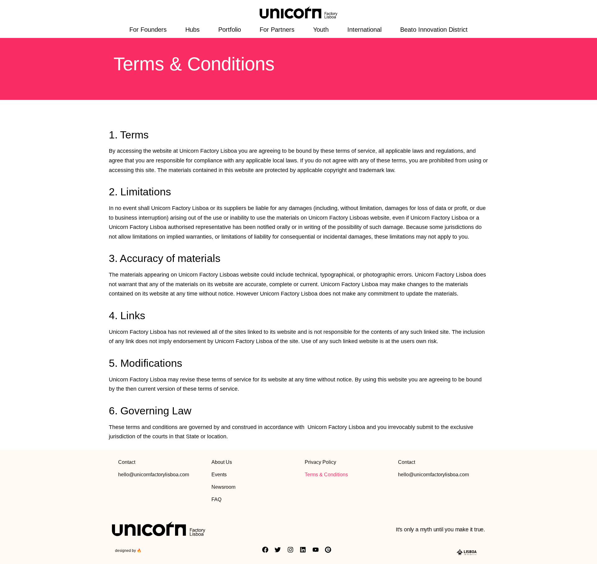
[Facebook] (265, 550)
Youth (321, 29)
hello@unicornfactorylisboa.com (153, 474)
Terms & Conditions (326, 474)
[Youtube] (315, 550)
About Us (221, 462)
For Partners (277, 29)
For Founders (148, 29)
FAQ (216, 499)
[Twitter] (278, 550)
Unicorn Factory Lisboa (208, 151)
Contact (126, 462)
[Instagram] (290, 550)
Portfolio (229, 29)
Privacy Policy (320, 462)
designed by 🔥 (128, 550)
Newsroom (223, 487)
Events (219, 474)
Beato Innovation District (434, 29)
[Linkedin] (303, 550)
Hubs (192, 29)
